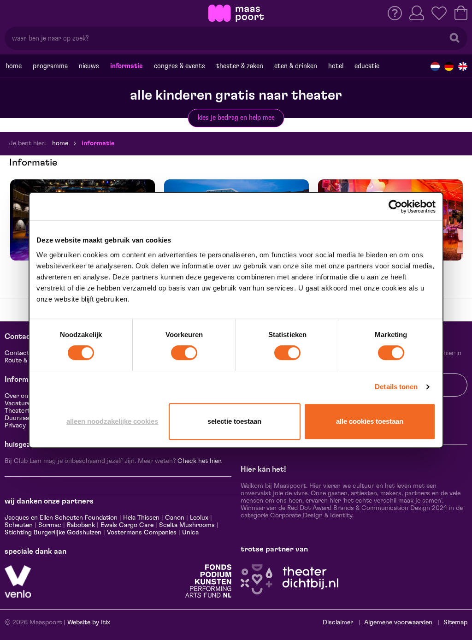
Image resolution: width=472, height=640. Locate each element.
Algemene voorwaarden (398, 622)
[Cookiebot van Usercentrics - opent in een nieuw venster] (395, 206)
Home (14, 66)
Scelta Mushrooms (186, 525)
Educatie (366, 66)
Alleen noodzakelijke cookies (112, 421)
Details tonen (396, 387)
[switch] (184, 352)
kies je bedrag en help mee (236, 117)
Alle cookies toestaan (369, 421)
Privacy (15, 425)
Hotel (335, 66)
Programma (50, 66)
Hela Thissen (141, 518)
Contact (17, 353)
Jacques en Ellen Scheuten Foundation (61, 518)
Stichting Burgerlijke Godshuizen (53, 532)
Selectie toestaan (234, 421)
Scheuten (19, 525)
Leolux (199, 518)
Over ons (18, 396)
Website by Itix (88, 622)
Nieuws (89, 66)
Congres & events (179, 66)
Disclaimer (338, 622)
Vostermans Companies (142, 532)
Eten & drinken (295, 66)
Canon (174, 518)
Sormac (49, 525)
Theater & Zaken (239, 66)
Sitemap (455, 622)
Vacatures (19, 403)
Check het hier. (199, 461)
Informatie (126, 66)
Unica (190, 532)
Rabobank (81, 525)
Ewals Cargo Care (126, 525)
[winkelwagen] (460, 13)
